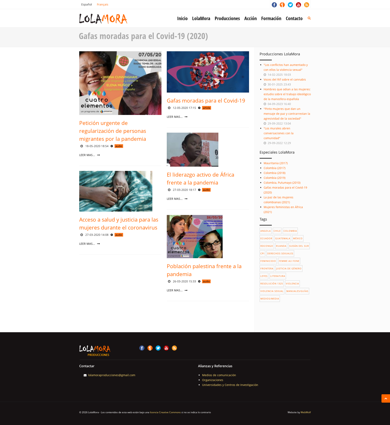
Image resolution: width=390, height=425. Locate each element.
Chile (277, 230)
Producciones (227, 18)
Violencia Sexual (272, 291)
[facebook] (274, 4)
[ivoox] (282, 4)
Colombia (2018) (274, 173)
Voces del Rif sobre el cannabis (285, 79)
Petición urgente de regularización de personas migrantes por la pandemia (112, 130)
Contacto (294, 18)
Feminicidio (268, 260)
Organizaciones (212, 380)
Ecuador (266, 238)
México (298, 238)
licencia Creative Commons (165, 412)
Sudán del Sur (299, 245)
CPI (262, 253)
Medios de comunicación (219, 375)
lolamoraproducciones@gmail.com (111, 375)
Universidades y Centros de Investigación (230, 385)
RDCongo (266, 245)
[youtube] (299, 4)
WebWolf (306, 412)
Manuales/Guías (297, 291)
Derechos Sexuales (280, 253)
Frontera (266, 268)
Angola (265, 230)
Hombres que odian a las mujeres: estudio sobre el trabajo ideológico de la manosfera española (287, 94)
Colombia (290, 230)
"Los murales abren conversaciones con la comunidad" (279, 133)
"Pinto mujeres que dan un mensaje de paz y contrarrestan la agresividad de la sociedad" (287, 113)
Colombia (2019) (274, 178)
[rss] (307, 4)
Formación (271, 18)
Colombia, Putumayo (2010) (282, 183)
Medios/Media (269, 298)
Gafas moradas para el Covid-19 (206, 100)
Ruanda (281, 245)
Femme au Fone (289, 260)
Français (102, 4)
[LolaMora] (109, 18)
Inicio (182, 18)
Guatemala (282, 238)
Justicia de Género (289, 268)
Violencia (292, 283)
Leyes (264, 276)
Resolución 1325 (271, 283)
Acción (250, 18)
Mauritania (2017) (276, 163)
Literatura (277, 276)
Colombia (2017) (274, 168)
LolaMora (201, 18)
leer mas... (87, 155)
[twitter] (290, 4)
